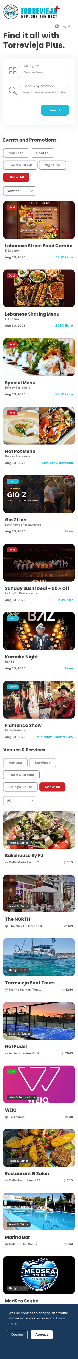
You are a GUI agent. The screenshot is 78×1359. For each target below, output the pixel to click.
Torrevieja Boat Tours (30, 983)
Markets (16, 153)
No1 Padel (16, 1047)
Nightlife (52, 165)
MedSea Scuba (22, 1301)
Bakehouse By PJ (24, 856)
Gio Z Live (15, 520)
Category (31, 65)
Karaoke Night (21, 657)
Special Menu (20, 383)
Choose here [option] (32, 72)
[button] (63, 26)
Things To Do (20, 787)
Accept (41, 1334)
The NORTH (17, 919)
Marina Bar (17, 1237)
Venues (15, 762)
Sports (42, 153)
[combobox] (44, 72)
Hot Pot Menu (20, 451)
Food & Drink (20, 165)
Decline (17, 1334)
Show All (16, 177)
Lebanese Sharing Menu (32, 314)
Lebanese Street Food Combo (39, 246)
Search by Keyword (39, 86)
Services (42, 762)
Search (55, 110)
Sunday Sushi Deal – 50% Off (37, 588)
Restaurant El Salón (27, 1174)
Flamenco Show (23, 725)
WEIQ (10, 1110)
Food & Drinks (21, 775)
